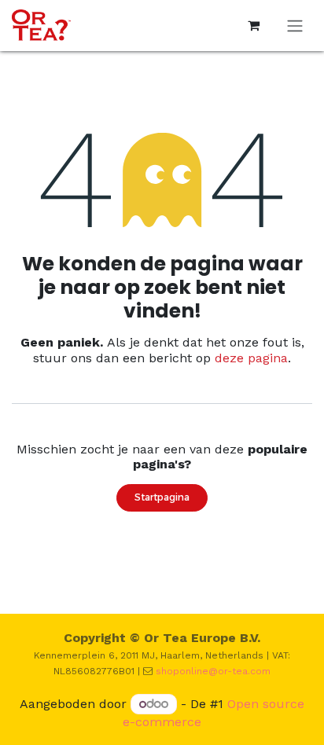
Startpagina (162, 497)
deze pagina (251, 357)
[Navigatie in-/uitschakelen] (295, 25)
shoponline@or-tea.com (213, 671)
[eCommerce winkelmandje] (253, 25)
